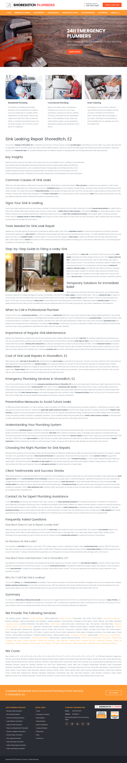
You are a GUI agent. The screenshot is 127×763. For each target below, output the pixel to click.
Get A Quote (113, 693)
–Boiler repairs (55, 624)
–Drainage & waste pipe (111, 618)
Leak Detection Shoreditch (15, 721)
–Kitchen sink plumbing (46, 640)
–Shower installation (22, 643)
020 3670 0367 (92, 5)
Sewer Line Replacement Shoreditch (17, 728)
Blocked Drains (53, 13)
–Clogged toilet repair (13, 640)
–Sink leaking (45, 643)
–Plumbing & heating (104, 640)
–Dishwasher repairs (25, 627)
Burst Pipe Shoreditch (13, 714)
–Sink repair (55, 643)
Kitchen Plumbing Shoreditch (15, 718)
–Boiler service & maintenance (109, 635)
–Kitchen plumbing (29, 640)
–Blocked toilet (86, 638)
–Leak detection (61, 640)
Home (9, 13)
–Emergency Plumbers (78, 635)
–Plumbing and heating (108, 643)
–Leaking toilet (74, 640)
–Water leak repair (93, 643)
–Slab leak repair (66, 643)
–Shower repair (35, 643)
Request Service (74, 52)
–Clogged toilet (116, 638)
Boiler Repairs (39, 13)
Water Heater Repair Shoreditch (16, 745)
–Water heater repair (79, 643)
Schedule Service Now (112, 5)
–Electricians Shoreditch (39, 638)
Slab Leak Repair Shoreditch (15, 742)
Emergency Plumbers (22, 13)
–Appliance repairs (12, 624)
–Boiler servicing (65, 618)
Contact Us (115, 13)
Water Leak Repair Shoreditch (16, 748)
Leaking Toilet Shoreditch (14, 725)
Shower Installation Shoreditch (16, 731)
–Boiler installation (37, 618)
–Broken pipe (96, 638)
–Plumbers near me (87, 640)
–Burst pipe (106, 638)
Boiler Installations (70, 13)
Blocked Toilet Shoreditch (14, 711)
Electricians (103, 13)
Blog (37, 735)
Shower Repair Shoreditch (15, 735)
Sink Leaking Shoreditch (14, 738)
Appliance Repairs (88, 13)
